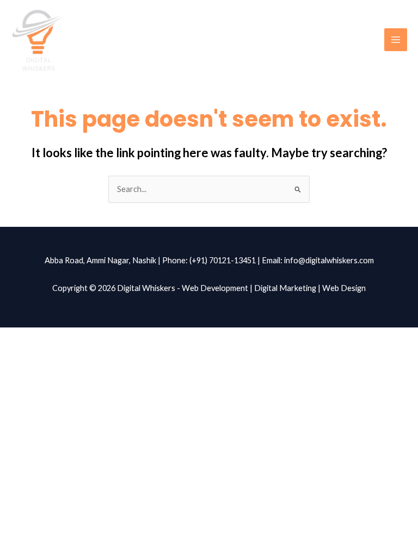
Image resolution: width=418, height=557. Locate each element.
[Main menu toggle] (395, 39)
